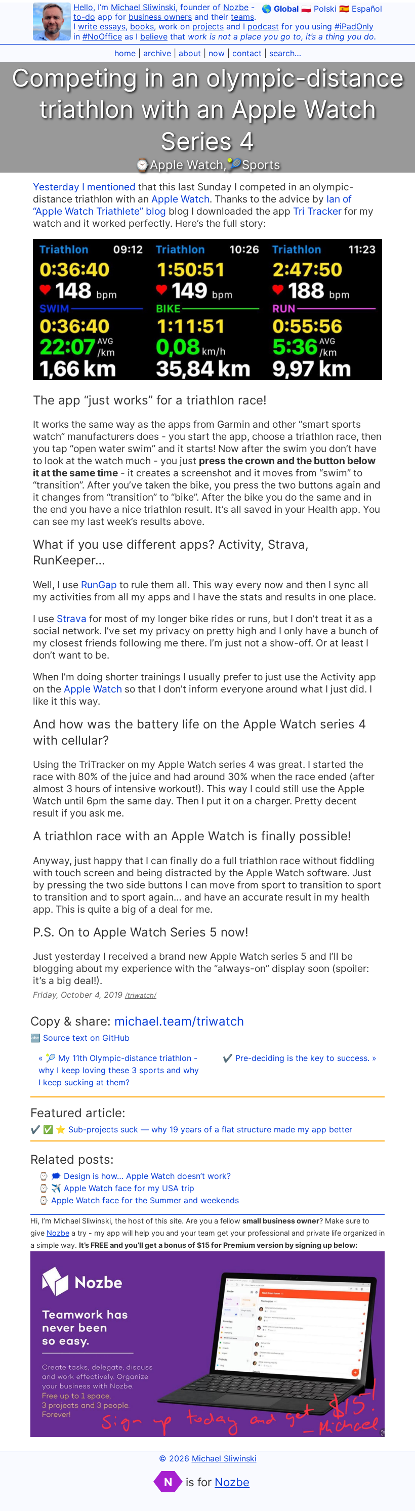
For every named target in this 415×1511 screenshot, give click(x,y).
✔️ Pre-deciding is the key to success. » (300, 1058)
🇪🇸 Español (360, 9)
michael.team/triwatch (179, 1021)
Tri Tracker (317, 211)
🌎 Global (280, 9)
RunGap (99, 585)
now (217, 53)
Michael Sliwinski (143, 7)
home (125, 53)
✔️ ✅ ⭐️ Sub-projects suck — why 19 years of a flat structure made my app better (191, 1129)
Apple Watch (180, 199)
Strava (72, 618)
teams (242, 17)
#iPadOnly (354, 26)
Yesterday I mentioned (84, 187)
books (142, 26)
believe (154, 36)
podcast (263, 26)
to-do (84, 17)
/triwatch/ (140, 995)
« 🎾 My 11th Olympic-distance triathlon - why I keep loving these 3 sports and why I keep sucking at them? (118, 1070)
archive (157, 53)
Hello (83, 7)
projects (208, 26)
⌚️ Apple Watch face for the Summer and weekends (138, 1200)
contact (247, 53)
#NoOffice (102, 36)
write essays (102, 26)
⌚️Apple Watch (179, 164)
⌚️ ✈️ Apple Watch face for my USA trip (116, 1188)
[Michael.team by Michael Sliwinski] (52, 23)
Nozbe (235, 7)
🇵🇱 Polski (319, 9)
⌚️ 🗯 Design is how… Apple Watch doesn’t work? (134, 1176)
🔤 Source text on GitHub (80, 1038)
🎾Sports (253, 164)
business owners (160, 17)
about (190, 53)
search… (285, 53)
